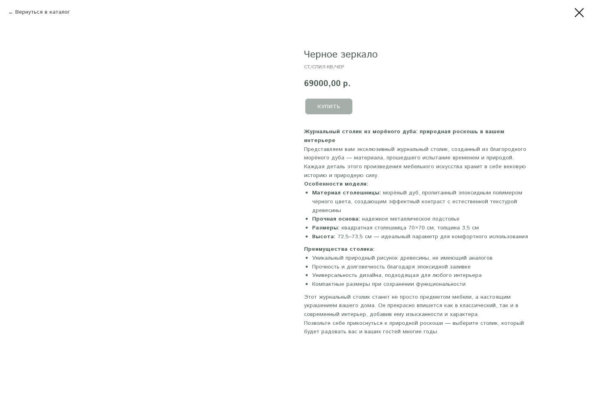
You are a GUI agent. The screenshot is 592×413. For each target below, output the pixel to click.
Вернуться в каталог (42, 12)
